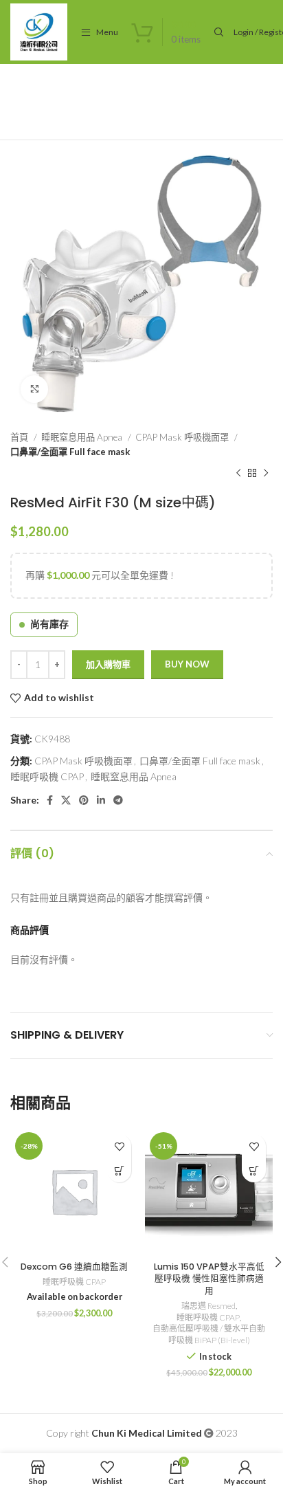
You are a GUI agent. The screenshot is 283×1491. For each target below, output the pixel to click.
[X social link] (66, 800)
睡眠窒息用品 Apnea (82, 437)
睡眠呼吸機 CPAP (47, 776)
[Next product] (266, 474)
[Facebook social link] (50, 800)
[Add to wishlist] (119, 1146)
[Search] (217, 32)
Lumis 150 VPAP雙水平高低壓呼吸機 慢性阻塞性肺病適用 (209, 1278)
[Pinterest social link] (84, 800)
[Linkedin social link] (101, 800)
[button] (119, 1170)
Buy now (187, 664)
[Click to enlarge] (34, 389)
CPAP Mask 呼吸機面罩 (183, 437)
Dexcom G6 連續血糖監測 (74, 1266)
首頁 (20, 437)
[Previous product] (238, 474)
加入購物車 (108, 664)
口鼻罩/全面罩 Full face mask (70, 451)
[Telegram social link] (118, 800)
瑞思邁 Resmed (208, 1306)
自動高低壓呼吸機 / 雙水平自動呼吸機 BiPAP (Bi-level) (208, 1334)
